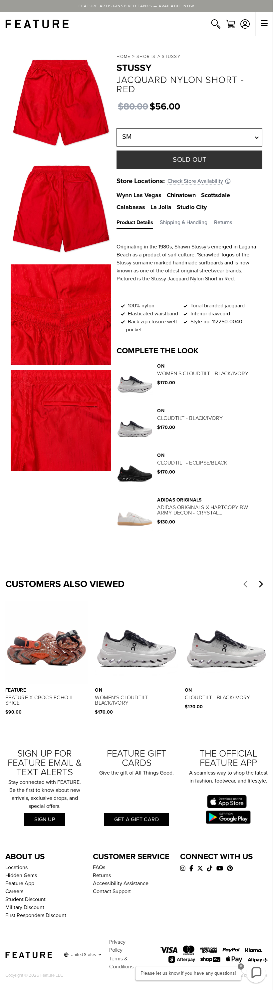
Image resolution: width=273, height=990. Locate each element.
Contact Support (112, 891)
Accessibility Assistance (120, 883)
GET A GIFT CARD (136, 819)
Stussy (171, 56)
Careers (14, 891)
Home (123, 56)
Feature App (19, 883)
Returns (102, 875)
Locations (16, 867)
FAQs (99, 867)
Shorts (146, 56)
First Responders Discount (35, 915)
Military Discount (24, 907)
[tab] (138, 223)
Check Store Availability (195, 181)
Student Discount (25, 899)
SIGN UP (44, 819)
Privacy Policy (117, 946)
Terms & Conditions (121, 962)
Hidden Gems (21, 875)
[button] (245, 584)
